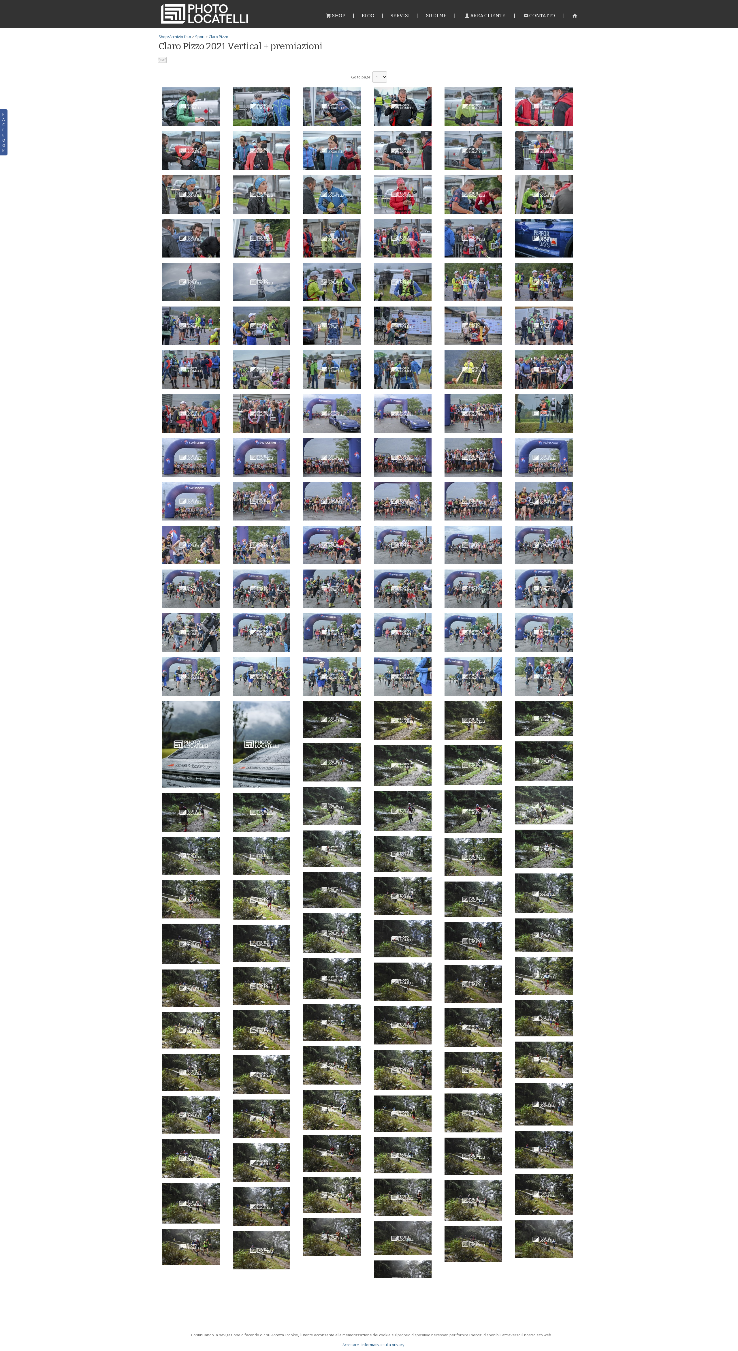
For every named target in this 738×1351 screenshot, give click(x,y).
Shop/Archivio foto (175, 36)
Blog (368, 16)
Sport (200, 36)
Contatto (542, 16)
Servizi (400, 16)
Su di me (436, 16)
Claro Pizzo (218, 36)
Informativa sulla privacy (383, 1344)
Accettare (350, 1344)
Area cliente (487, 16)
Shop (338, 16)
